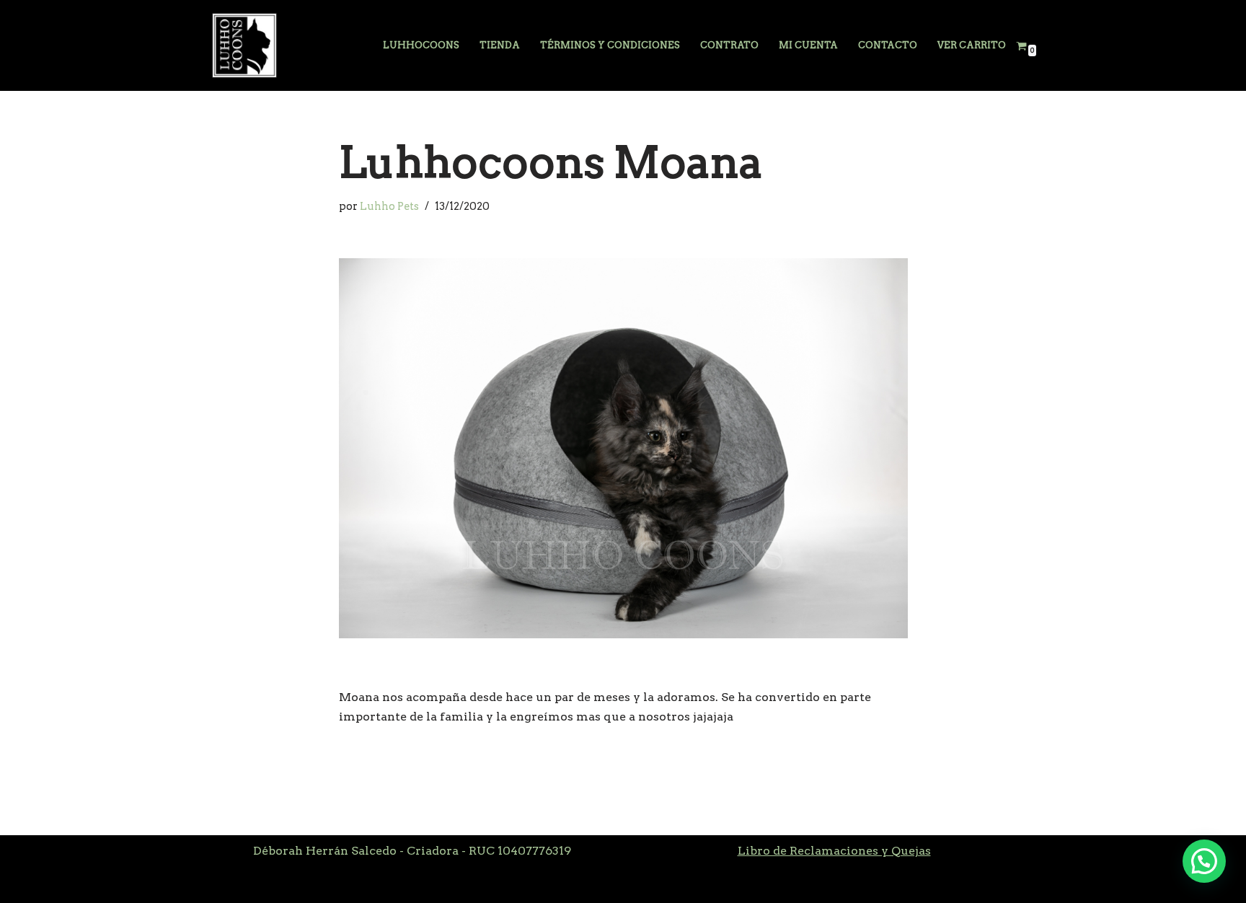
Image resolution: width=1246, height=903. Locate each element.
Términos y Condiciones (610, 45)
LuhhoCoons (421, 45)
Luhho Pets (389, 206)
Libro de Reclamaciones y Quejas (834, 851)
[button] (1204, 861)
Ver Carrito (971, 45)
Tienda (500, 45)
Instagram (307, 884)
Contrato (729, 45)
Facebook (240, 884)
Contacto (887, 45)
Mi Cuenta (808, 45)
